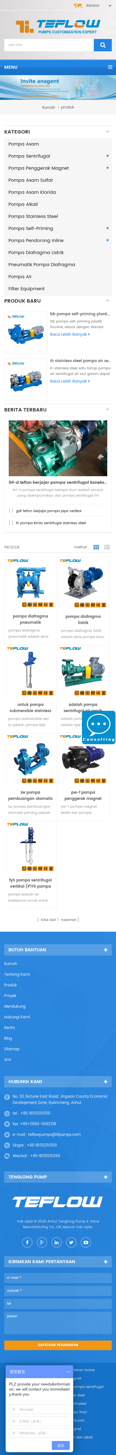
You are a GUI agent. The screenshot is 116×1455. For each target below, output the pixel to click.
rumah (48, 107)
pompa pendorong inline (36, 240)
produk (10, 985)
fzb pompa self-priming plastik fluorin (81, 314)
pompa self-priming (30, 228)
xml (7, 1060)
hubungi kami (17, 1017)
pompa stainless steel (33, 216)
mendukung (15, 1007)
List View (107, 547)
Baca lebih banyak (68, 334)
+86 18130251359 (35, 1113)
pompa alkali (23, 204)
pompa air (20, 276)
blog (8, 1039)
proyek (10, 996)
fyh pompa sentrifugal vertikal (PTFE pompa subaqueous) (30, 884)
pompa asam (23, 144)
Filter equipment (26, 289)
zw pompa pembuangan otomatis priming (30, 796)
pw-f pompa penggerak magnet (83, 796)
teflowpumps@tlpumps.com (54, 1135)
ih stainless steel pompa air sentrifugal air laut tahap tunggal (81, 361)
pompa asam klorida (32, 192)
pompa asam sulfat (30, 180)
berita (9, 1028)
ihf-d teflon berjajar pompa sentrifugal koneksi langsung (58, 482)
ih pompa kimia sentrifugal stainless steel (51, 523)
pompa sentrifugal (29, 156)
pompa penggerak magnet (38, 168)
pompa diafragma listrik (36, 252)
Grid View (96, 547)
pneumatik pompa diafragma (41, 264)
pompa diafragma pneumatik (30, 620)
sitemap (12, 1049)
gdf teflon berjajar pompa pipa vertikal (48, 511)
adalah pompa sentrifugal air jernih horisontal (83, 708)
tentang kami (17, 975)
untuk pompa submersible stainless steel (30, 708)
